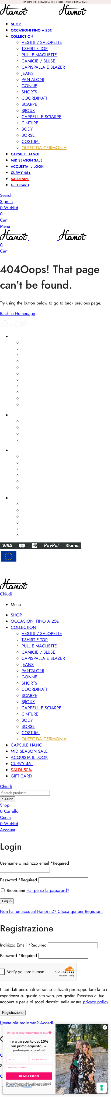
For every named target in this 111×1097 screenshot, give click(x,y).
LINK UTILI (19, 450)
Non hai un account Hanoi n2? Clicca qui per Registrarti (51, 911)
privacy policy (95, 1002)
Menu (5, 226)
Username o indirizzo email (34, 863)
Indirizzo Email (23, 945)
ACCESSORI (21, 415)
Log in (7, 901)
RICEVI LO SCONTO (29, 1076)
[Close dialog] (104, 1027)
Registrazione (12, 1013)
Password (18, 880)
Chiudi (6, 594)
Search (7, 799)
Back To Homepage (17, 313)
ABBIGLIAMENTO (25, 336)
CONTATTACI (22, 498)
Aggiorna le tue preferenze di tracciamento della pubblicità (56, 576)
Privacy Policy (10, 1085)
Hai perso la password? (47, 890)
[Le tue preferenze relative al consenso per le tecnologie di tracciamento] (101, 1087)
